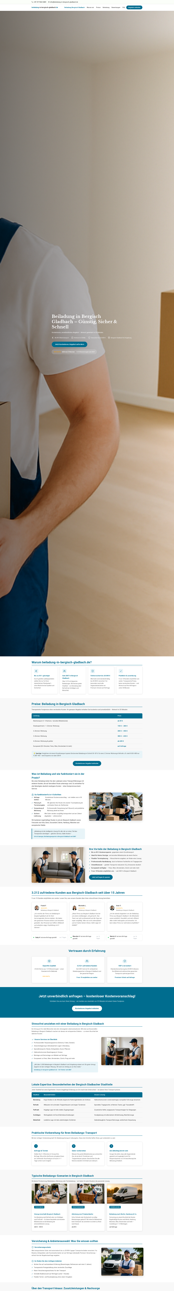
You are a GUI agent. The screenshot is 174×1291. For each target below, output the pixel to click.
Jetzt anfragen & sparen (101, 877)
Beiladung (106, 7)
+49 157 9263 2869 (40, 2)
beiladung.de (45, 7)
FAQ (123, 7)
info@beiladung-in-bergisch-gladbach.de (64, 2)
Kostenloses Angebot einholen (87, 763)
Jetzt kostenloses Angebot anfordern (69, 344)
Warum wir (90, 7)
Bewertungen (116, 7)
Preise (98, 7)
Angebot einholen (134, 7)
